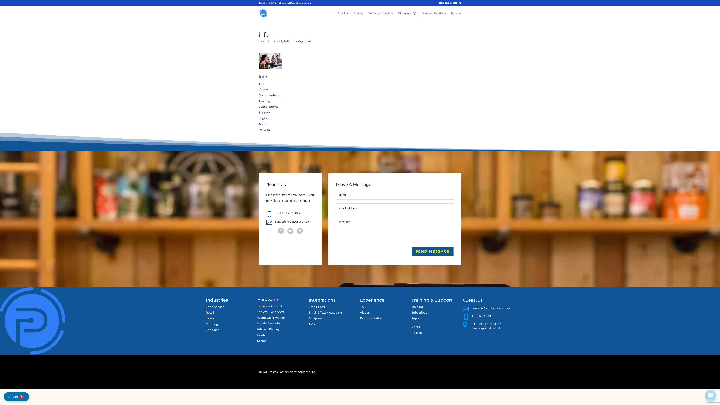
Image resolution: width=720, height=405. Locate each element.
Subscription (420, 312)
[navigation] (16, 396)
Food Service (215, 307)
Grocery (359, 13)
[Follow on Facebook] (281, 231)
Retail (341, 13)
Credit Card (317, 307)
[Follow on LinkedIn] (300, 231)
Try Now (456, 13)
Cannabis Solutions (381, 13)
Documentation (270, 95)
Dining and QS (407, 13)
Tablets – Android (269, 306)
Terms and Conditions (449, 3)
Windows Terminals (271, 318)
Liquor (210, 318)
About (263, 124)
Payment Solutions (433, 13)
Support (264, 112)
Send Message (433, 251)
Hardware (267, 299)
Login (263, 118)
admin (266, 41)
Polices (416, 332)
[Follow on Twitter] (290, 231)
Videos (263, 89)
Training (264, 101)
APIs (312, 324)
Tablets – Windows (270, 312)
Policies (264, 130)
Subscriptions (268, 106)
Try (261, 83)
